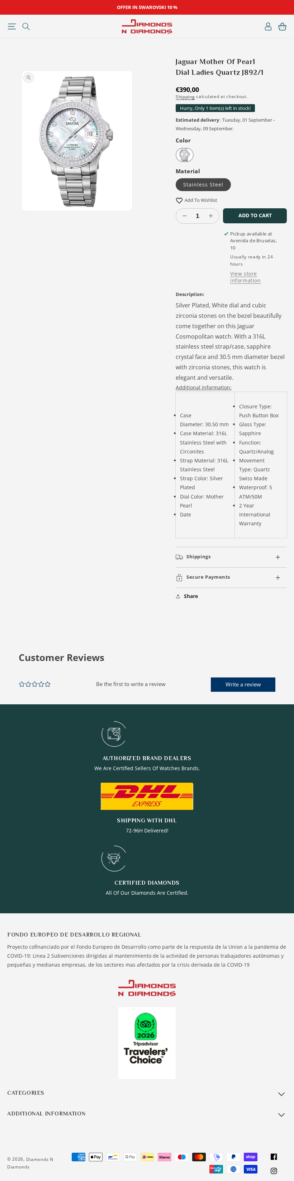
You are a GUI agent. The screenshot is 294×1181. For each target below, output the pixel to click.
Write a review (243, 684)
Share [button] (191, 596)
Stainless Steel (203, 184)
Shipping (185, 97)
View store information (245, 277)
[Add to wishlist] (179, 200)
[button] (11, 26)
